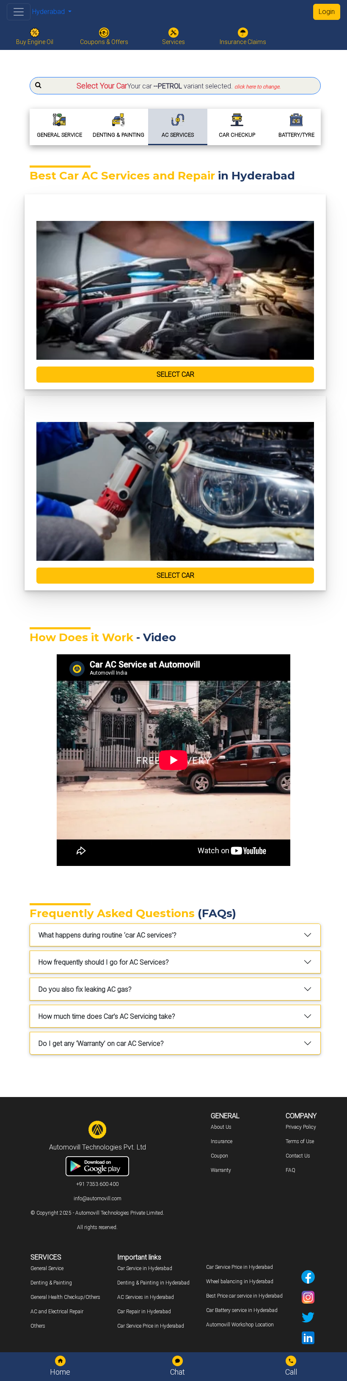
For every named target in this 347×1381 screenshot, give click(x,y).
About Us (221, 1127)
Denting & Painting (51, 1283)
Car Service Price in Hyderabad (150, 1326)
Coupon (219, 1156)
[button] (175, 85)
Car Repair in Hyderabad (144, 1312)
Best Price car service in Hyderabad (244, 1296)
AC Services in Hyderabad (145, 1297)
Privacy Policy (301, 1127)
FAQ (290, 1170)
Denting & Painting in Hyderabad (153, 1283)
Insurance (221, 1141)
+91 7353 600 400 (97, 1184)
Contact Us (298, 1156)
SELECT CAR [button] (175, 374)
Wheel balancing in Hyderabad (239, 1282)
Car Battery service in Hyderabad (242, 1310)
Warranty (221, 1170)
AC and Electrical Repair (56, 1312)
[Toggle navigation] (18, 11)
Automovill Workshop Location (240, 1325)
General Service (46, 1268)
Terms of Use (300, 1141)
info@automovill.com (97, 1199)
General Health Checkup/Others (65, 1297)
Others (37, 1326)
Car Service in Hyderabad (144, 1268)
